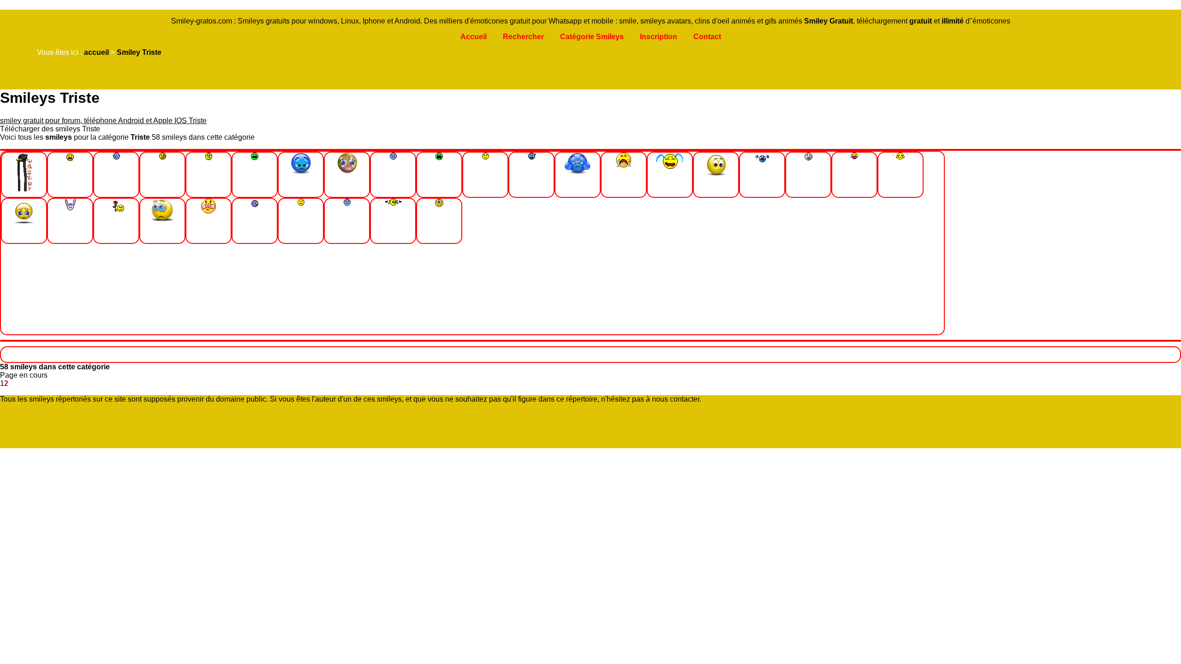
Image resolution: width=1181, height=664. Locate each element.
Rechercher (523, 37)
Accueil (473, 37)
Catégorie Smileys (592, 37)
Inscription (658, 37)
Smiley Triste (139, 52)
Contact (707, 37)
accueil (96, 52)
